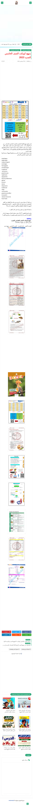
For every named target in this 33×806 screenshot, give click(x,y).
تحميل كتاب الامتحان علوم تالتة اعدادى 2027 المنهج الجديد (25, 711)
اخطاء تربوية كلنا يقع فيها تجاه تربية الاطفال (12, 44)
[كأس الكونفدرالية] (15, 804)
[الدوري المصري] (8, 804)
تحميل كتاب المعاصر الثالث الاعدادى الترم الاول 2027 (24, 729)
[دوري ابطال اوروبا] (20, 804)
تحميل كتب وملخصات (14, 50)
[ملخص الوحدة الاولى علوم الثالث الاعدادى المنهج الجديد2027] (24, 740)
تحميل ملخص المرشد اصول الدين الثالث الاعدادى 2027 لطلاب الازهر (9, 729)
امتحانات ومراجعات (26, 50)
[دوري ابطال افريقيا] (18, 804)
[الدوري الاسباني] (5, 804)
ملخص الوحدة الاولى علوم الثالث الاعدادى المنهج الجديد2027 (25, 748)
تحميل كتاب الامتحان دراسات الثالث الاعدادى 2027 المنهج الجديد (10, 711)
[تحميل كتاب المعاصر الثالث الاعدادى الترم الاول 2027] (24, 722)
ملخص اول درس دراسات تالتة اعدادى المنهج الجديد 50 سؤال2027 (9, 748)
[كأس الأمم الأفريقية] (23, 804)
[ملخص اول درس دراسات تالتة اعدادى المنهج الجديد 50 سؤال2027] (8, 740)
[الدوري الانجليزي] (13, 804)
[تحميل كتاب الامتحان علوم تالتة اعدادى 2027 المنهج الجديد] (24, 703)
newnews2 (11, 800)
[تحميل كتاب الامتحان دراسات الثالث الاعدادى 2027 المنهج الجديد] (8, 703)
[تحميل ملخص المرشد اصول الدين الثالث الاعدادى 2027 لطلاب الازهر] (8, 722)
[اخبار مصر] (25, 804)
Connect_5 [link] (18, 222)
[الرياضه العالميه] (10, 804)
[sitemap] (28, 804)
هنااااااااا (29, 219)
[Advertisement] (16, 24)
